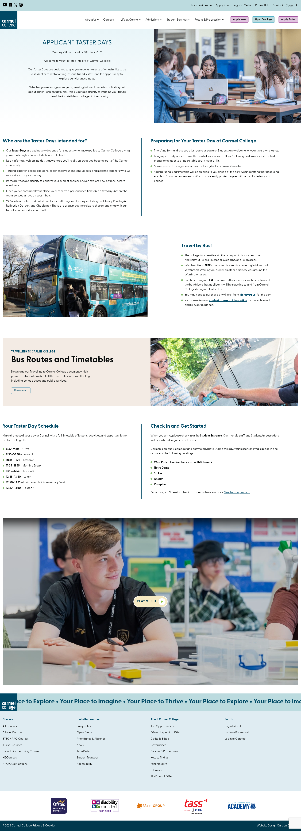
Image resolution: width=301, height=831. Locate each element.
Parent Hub (262, 5)
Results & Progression (208, 19)
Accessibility (84, 764)
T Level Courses (12, 745)
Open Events (84, 732)
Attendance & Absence (91, 739)
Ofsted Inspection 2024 (165, 732)
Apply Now (222, 5)
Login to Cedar (242, 5)
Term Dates (84, 751)
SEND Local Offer (161, 776)
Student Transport (88, 757)
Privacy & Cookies (44, 825)
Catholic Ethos (159, 739)
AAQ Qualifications (15, 764)
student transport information (228, 300)
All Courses (10, 726)
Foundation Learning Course (21, 751)
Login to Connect (235, 739)
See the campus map (237, 492)
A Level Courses (12, 732)
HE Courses (10, 757)
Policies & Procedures (164, 751)
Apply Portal (288, 19)
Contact (277, 5)
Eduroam (156, 770)
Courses (108, 19)
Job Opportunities (162, 726)
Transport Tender (201, 5)
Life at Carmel (129, 19)
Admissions (152, 19)
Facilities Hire (158, 764)
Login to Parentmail (237, 732)
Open (98, 20)
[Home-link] (8, 27)
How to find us (159, 757)
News (80, 745)
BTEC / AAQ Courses (16, 739)
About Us (90, 19)
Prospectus (84, 726)
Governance (158, 745)
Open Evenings (263, 19)
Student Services (177, 19)
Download (21, 390)
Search (292, 5)
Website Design (266, 825)
